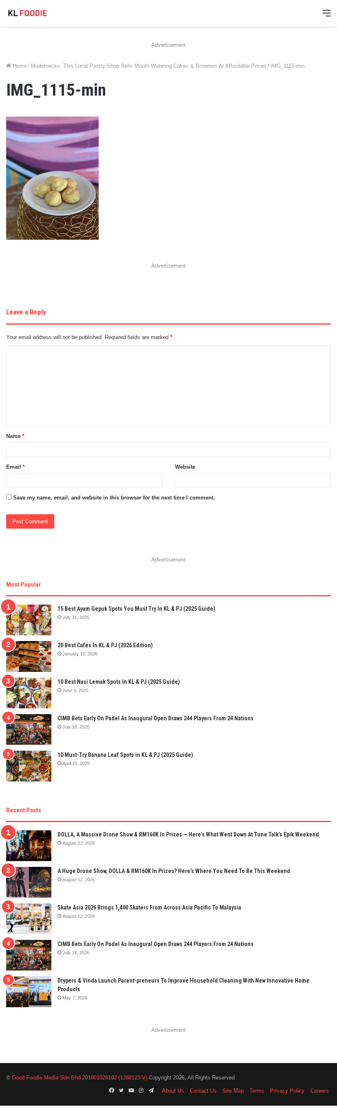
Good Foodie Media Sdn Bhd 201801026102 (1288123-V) (79, 1078)
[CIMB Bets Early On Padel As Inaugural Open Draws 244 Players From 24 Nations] (28, 729)
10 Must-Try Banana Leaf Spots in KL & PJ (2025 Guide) (125, 755)
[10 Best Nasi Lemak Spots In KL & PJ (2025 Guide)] (28, 693)
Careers (319, 1091)
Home (19, 66)
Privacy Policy (287, 1091)
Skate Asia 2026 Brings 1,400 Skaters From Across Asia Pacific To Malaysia (149, 907)
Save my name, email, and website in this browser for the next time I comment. (114, 498)
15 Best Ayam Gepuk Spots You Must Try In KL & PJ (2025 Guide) (136, 608)
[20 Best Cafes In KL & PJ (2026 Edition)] (28, 656)
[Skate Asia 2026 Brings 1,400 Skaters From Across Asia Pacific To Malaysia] (28, 918)
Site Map (233, 1091)
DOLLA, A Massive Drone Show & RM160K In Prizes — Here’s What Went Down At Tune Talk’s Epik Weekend (188, 834)
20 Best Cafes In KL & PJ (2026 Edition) (105, 645)
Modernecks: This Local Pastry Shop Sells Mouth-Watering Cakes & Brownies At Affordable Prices (148, 66)
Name (15, 436)
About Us (173, 1091)
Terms (256, 1091)
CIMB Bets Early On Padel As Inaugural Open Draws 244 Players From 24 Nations (156, 718)
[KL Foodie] (45, 13)
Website (185, 467)
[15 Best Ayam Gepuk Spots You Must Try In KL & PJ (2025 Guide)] (28, 620)
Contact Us (203, 1091)
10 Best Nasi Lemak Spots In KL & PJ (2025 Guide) (119, 681)
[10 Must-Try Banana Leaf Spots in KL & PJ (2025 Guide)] (28, 766)
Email (15, 467)
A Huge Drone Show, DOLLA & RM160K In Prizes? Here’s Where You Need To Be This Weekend (174, 871)
